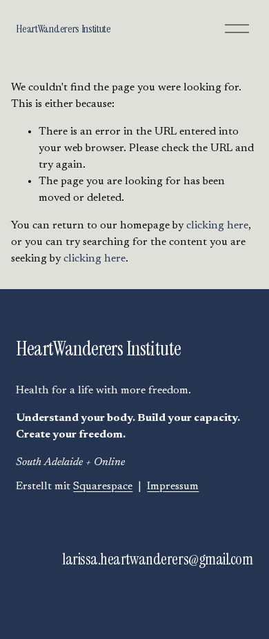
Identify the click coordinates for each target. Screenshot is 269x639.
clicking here (217, 225)
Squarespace (102, 486)
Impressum (173, 486)
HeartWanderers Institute (63, 28)
